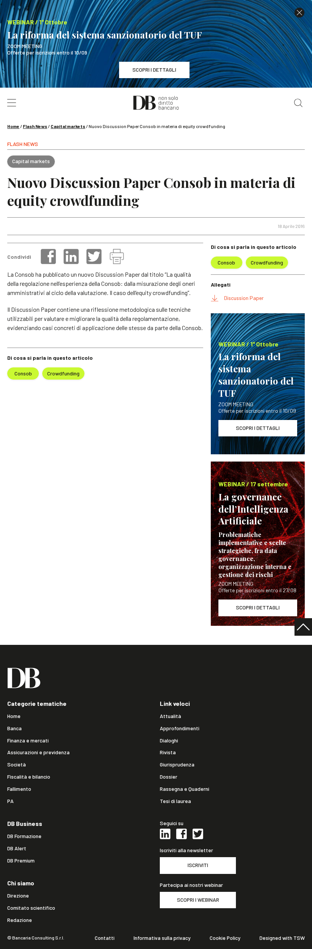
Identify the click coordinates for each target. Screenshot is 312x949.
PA (10, 801)
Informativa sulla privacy (162, 938)
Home (13, 126)
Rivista (168, 752)
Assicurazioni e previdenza (38, 752)
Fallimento (19, 789)
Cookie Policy (225, 938)
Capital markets (68, 126)
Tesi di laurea (175, 801)
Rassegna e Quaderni (184, 789)
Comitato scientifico (31, 908)
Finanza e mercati (28, 740)
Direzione (18, 896)
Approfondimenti (179, 728)
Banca (14, 728)
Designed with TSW (282, 938)
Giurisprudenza (177, 764)
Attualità (170, 716)
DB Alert (16, 848)
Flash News (35, 126)
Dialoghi (169, 740)
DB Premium (21, 861)
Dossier (168, 777)
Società (16, 764)
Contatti (105, 938)
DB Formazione (24, 836)
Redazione (19, 920)
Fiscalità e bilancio (28, 777)
